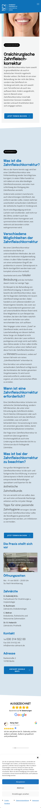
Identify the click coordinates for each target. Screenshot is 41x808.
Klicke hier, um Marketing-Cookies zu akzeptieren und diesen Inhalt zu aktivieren (20, 562)
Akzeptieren (20, 782)
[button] (38, 757)
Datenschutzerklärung (22, 800)
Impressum (35, 800)
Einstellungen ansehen (20, 794)
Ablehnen (20, 788)
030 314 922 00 (15, 639)
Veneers (12, 354)
